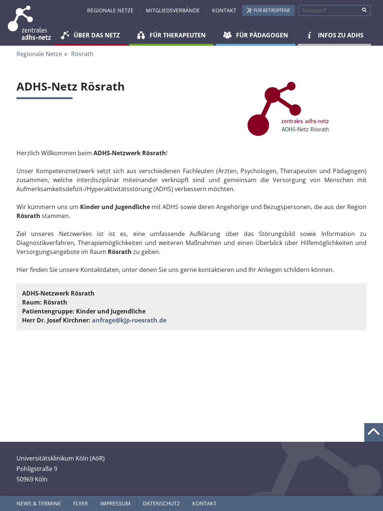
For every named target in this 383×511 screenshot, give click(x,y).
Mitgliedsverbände (173, 10)
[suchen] (364, 10)
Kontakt (224, 10)
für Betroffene (272, 10)
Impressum (115, 503)
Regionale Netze (110, 10)
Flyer (80, 503)
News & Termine (38, 503)
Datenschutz (161, 503)
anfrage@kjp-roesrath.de (129, 320)
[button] (90, 36)
